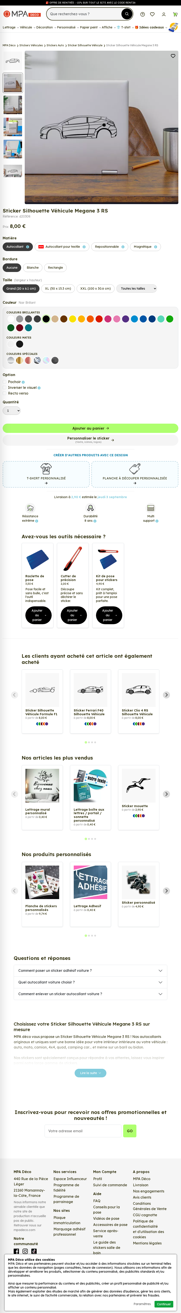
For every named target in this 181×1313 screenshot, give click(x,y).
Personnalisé (66, 27)
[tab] (86, 742)
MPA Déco (141, 1179)
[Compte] (164, 13)
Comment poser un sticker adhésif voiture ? (55, 970)
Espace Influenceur (70, 1179)
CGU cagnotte (145, 1215)
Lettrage (9, 27)
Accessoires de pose (110, 1224)
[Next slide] (166, 694)
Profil (97, 1179)
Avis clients (142, 1197)
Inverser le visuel (23, 387)
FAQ (96, 1201)
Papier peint (89, 27)
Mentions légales (147, 1243)
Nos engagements (148, 1191)
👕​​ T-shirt (124, 27)
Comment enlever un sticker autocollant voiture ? (60, 994)
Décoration (45, 27)
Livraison (140, 1185)
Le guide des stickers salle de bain (106, 1247)
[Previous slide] (14, 694)
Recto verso (18, 393)
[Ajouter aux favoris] (173, 55)
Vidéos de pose (106, 1218)
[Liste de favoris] (152, 13)
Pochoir (15, 382)
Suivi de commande (110, 1185)
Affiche (107, 27)
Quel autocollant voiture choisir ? (46, 982)
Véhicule (26, 27)
